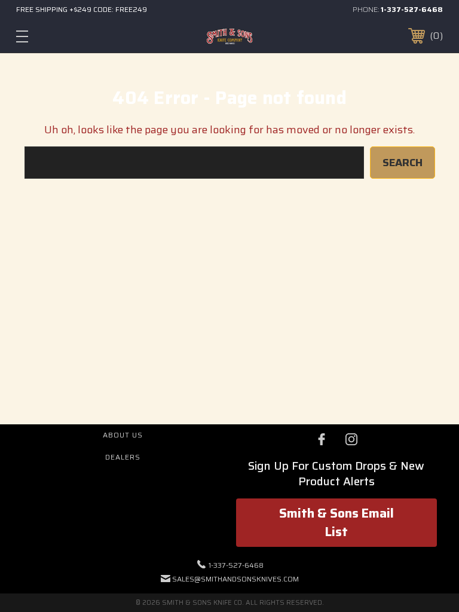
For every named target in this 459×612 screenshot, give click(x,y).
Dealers (122, 457)
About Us (123, 434)
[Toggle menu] (59, 36)
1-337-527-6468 (412, 9)
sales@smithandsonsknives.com (235, 579)
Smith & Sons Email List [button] (336, 522)
